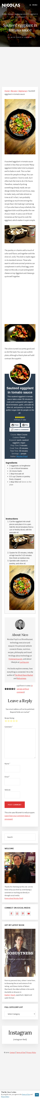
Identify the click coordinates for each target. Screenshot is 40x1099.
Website (7, 790)
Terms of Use (20, 1052)
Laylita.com (24, 662)
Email (7, 777)
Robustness (21, 678)
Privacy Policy (31, 1052)
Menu (34, 5)
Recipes (10, 14)
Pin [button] (26, 425)
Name (7, 764)
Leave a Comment (24, 37)
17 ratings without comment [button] (25, 689)
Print (16, 425)
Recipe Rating (9, 718)
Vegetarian (18, 14)
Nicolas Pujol (22, 456)
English (7, 995)
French (13, 995)
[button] (16, 417)
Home (4, 14)
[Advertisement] (20, 66)
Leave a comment (21, 430)
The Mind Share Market (24, 675)
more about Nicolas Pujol (14, 898)
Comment (9, 727)
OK (37, 1094)
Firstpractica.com (15, 659)
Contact (12, 1052)
